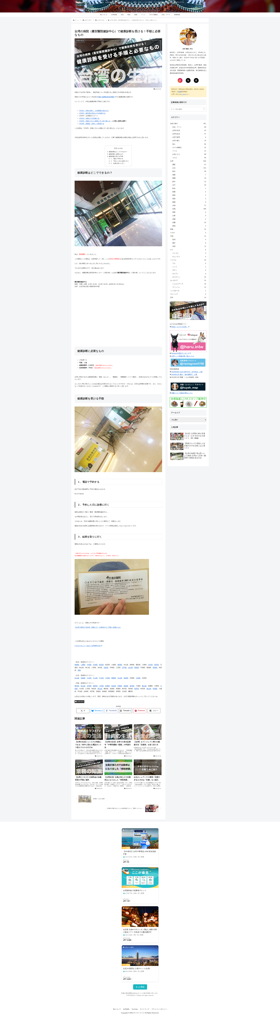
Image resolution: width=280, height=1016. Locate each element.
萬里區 (136, 667)
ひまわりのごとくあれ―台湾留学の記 (88, 646)
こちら (183, 94)
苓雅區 (119, 686)
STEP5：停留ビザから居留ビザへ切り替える (94, 121)
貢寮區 (155, 667)
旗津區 (132, 686)
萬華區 (113, 678)
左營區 (89, 686)
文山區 (119, 678)
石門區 (124, 667)
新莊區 (101, 665)
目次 (115, 148)
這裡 (179, 91)
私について (117, 1009)
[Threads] (196, 80)
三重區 (83, 665)
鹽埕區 (77, 686)
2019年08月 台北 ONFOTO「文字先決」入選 (186, 372)
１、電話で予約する (116, 158)
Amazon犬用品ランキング (180, 353)
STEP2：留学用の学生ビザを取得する (92, 113)
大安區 (89, 678)
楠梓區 (95, 686)
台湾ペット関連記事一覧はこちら (182, 356)
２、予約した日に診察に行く (119, 161)
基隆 (79, 670)
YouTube (135, 1009)
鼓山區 (83, 686)
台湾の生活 (80, 701)
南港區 (126, 678)
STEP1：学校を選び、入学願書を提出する (94, 110)
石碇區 (106, 667)
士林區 (138, 678)
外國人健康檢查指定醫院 (106, 97)
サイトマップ (144, 1009)
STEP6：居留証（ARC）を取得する (91, 123)
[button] (153, 710)
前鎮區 (126, 686)
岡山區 (100, 689)
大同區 (107, 678)
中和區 (89, 665)
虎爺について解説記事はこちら (182, 393)
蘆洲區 (119, 665)
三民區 (101, 686)
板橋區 (77, 665)
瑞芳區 (156, 665)
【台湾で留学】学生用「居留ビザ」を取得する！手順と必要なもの (98, 627)
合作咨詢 (126, 1009)
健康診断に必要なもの (116, 154)
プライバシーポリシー (159, 1009)
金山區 (130, 667)
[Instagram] (180, 80)
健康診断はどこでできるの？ (118, 151)
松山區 (77, 678)
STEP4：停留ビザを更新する (89, 118)
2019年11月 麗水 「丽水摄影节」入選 (184, 374)
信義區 (83, 678)
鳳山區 (144, 686)
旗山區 (149, 689)
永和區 (95, 665)
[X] (188, 80)
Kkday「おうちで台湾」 (179, 327)
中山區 (95, 678)
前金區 (113, 686)
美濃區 (155, 689)
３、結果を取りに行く (117, 163)
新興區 (107, 686)
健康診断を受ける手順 (116, 156)
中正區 (101, 678)
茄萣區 (136, 689)
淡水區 (150, 665)
